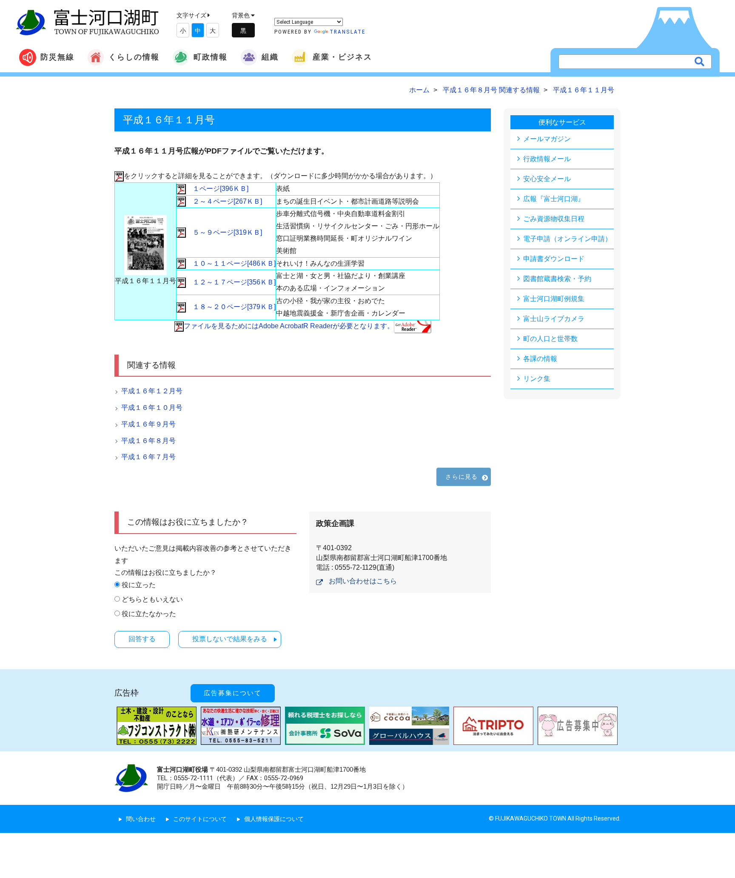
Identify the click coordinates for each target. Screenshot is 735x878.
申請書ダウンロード (553, 258)
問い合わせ (141, 818)
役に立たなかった (149, 613)
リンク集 (536, 378)
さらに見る (461, 476)
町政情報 (211, 56)
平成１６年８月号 (148, 440)
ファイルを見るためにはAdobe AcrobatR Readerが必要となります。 (289, 326)
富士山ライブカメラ (553, 318)
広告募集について (233, 693)
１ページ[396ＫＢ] (217, 188)
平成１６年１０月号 (151, 407)
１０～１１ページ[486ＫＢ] (231, 263)
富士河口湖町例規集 (553, 298)
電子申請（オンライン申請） (567, 238)
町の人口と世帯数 (550, 338)
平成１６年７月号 (148, 456)
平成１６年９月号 (148, 424)
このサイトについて (200, 818)
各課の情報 (540, 358)
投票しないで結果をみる (229, 638)
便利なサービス (562, 122)
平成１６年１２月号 (151, 391)
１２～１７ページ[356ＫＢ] (231, 282)
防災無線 (57, 56)
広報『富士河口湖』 (553, 198)
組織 (270, 56)
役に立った (139, 584)
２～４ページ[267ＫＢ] (224, 201)
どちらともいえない (152, 599)
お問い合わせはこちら (363, 581)
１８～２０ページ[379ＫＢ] (231, 306)
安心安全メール (547, 178)
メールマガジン (547, 138)
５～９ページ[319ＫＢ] (224, 232)
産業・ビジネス (342, 56)
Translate (347, 31)
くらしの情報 (134, 56)
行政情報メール (547, 158)
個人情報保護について (274, 818)
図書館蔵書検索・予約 (557, 278)
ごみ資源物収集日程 (553, 218)
